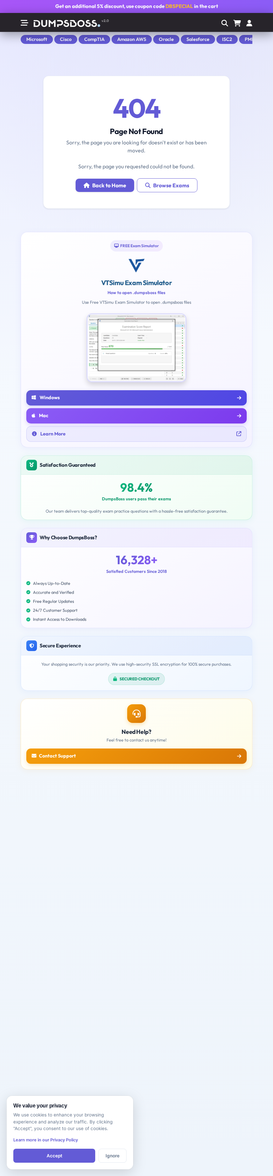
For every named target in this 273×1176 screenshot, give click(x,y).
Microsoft (36, 39)
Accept (54, 1155)
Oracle (166, 39)
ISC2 (227, 39)
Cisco (66, 39)
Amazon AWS (131, 39)
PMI (249, 39)
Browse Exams (171, 185)
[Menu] (249, 24)
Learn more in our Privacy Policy (45, 1139)
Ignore (113, 1155)
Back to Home (109, 185)
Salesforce (197, 39)
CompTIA (94, 39)
